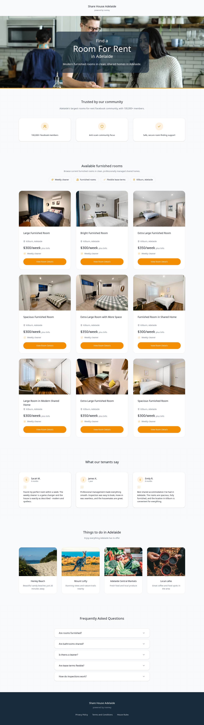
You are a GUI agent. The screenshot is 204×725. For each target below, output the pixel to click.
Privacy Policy (81, 714)
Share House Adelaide (102, 6)
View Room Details (44, 261)
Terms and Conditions (102, 714)
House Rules (123, 714)
